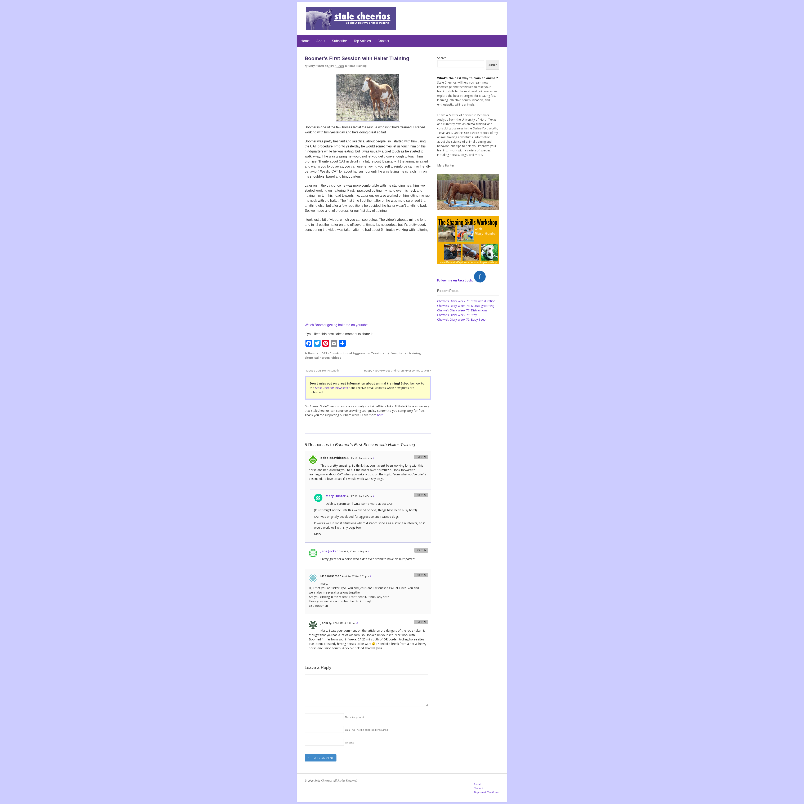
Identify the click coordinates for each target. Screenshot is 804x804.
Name (354, 717)
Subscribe (339, 41)
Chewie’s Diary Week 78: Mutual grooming (465, 306)
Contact (383, 41)
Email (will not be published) (366, 729)
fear (393, 353)
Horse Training (357, 65)
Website (349, 742)
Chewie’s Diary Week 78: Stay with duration (466, 301)
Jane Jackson (330, 551)
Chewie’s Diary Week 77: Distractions (462, 310)
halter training (410, 353)
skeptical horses (317, 358)
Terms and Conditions (486, 792)
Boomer (314, 353)
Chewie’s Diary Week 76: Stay (457, 315)
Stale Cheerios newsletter (332, 388)
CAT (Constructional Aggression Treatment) (355, 353)
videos (336, 358)
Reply (420, 457)
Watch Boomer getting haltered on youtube (336, 325)
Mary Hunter (316, 65)
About (320, 41)
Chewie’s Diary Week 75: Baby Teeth (462, 319)
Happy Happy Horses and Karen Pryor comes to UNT (397, 370)
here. (380, 415)
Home (305, 41)
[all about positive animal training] (351, 28)
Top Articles (362, 41)
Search (441, 58)
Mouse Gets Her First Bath (322, 370)
